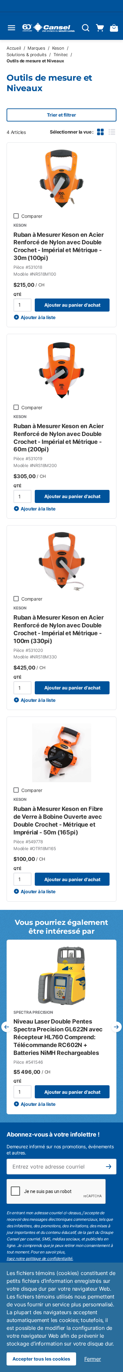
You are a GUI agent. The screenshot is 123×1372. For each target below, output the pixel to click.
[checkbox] (16, 215)
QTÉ (17, 294)
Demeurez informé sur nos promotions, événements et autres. (60, 1149)
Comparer (31, 216)
